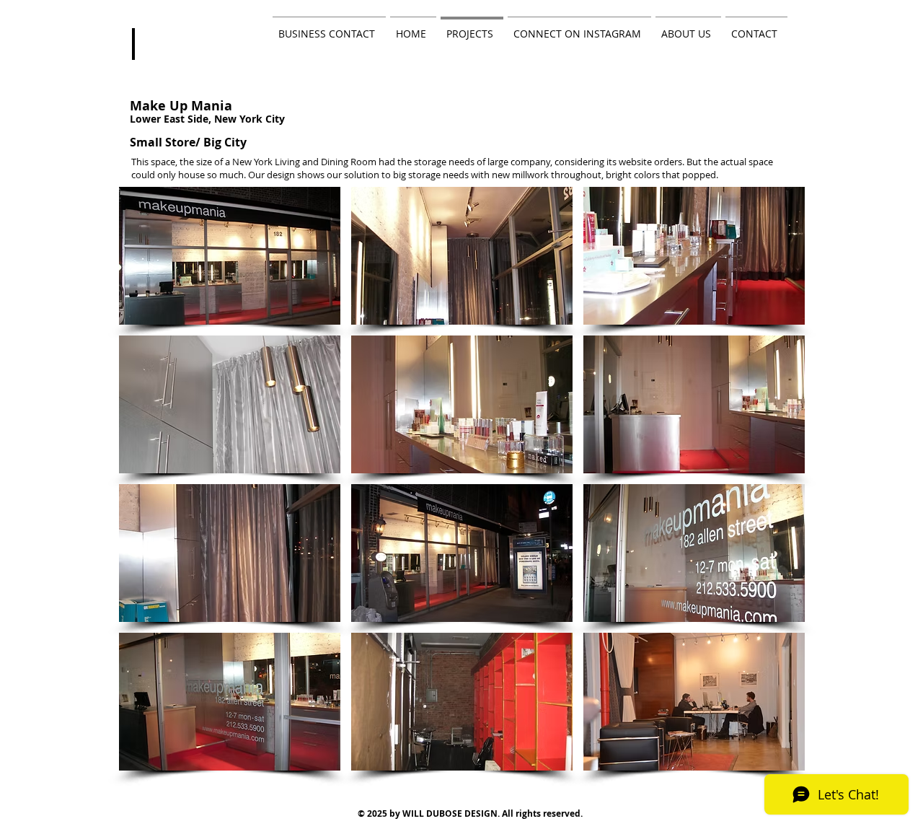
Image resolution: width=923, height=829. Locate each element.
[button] (229, 256)
